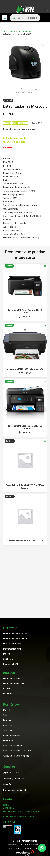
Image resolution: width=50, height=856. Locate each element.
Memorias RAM (10, 664)
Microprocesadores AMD (15, 633)
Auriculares (8, 725)
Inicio (5, 31)
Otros (12, 31)
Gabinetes (8, 659)
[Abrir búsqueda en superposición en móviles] (25, 17)
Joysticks (7, 730)
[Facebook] (9, 822)
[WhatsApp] (19, 822)
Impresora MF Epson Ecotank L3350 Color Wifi (25, 427)
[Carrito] (47, 9)
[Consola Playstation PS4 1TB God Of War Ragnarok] (25, 460)
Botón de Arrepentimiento (25, 841)
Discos (6, 654)
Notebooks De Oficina (13, 683)
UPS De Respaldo (25, 31)
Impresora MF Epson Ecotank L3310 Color (25, 311)
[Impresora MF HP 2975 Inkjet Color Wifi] (25, 344)
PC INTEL (7, 693)
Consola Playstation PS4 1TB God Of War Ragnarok (25, 486)
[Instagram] (4, 822)
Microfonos (8, 740)
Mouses (7, 720)
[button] (3, 9)
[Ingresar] (4, 17)
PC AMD (7, 688)
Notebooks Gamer (11, 678)
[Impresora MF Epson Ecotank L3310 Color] (25, 285)
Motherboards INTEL (13, 643)
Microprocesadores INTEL (15, 638)
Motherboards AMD (12, 649)
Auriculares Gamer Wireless (16, 756)
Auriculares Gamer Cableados (17, 750)
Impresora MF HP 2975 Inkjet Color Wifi (25, 369)
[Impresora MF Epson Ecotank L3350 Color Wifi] (25, 401)
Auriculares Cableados (13, 745)
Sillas (5, 715)
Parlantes (7, 710)
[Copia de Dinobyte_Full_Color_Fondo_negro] (25, 9)
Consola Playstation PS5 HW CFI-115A (25, 540)
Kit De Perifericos (11, 735)
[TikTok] (14, 822)
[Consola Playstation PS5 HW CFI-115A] (25, 515)
